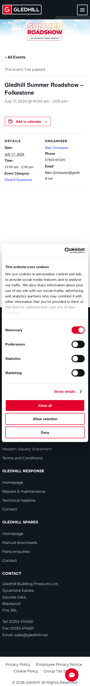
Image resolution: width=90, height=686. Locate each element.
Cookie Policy (26, 671)
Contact (9, 509)
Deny (45, 432)
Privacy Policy (18, 664)
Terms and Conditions (22, 458)
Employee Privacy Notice (59, 664)
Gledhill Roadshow (18, 179)
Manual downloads (19, 542)
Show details (64, 391)
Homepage (12, 482)
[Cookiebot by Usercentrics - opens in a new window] (65, 251)
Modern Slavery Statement (27, 449)
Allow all (45, 405)
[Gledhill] (22, 9)
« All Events (15, 57)
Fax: (18, 628)
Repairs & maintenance (23, 491)
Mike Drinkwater (57, 147)
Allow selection (45, 419)
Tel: (17, 621)
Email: (25, 635)
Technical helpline (19, 500)
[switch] (78, 344)
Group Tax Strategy (61, 671)
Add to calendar (28, 121)
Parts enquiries (16, 551)
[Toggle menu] (79, 12)
